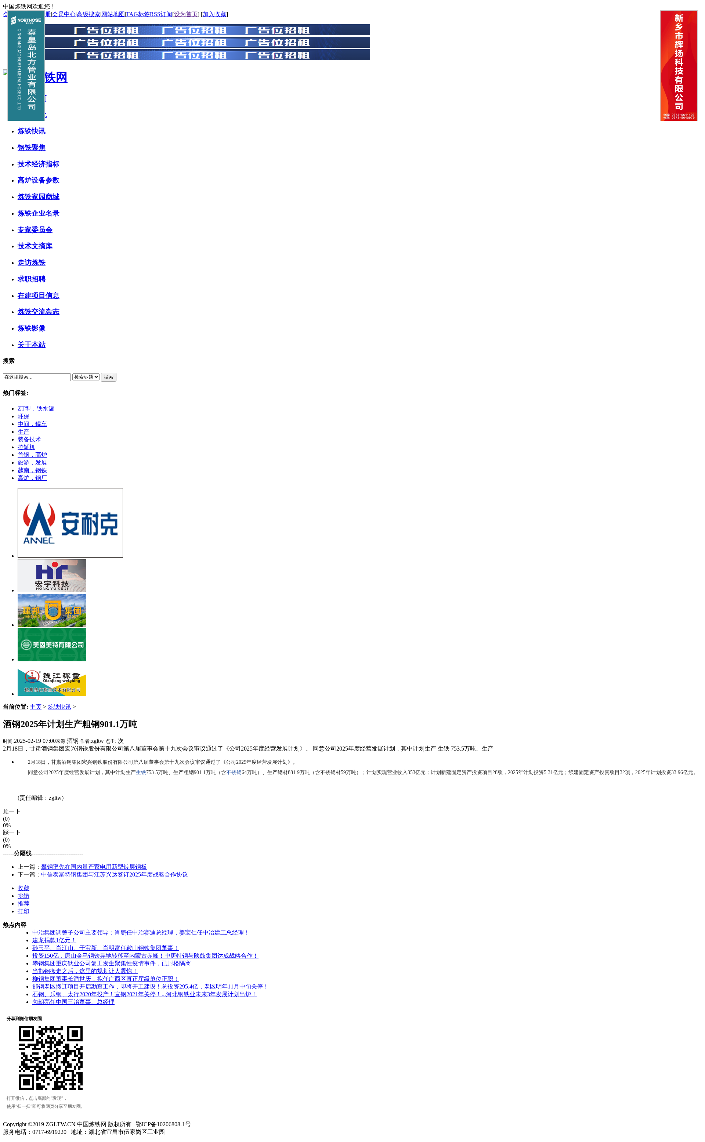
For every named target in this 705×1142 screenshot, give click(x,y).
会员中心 (64, 14)
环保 (23, 416)
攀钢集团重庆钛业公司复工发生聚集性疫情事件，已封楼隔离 (111, 963)
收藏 (23, 888)
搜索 (108, 377)
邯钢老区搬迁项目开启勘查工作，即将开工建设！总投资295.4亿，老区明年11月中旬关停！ (150, 986)
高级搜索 (88, 14)
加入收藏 (214, 14)
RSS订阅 (161, 14)
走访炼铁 (32, 262)
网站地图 (113, 14)
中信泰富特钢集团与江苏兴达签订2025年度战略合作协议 (114, 874)
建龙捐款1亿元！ (54, 940)
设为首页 (186, 14)
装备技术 (29, 439)
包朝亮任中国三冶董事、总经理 (73, 1002)
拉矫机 (26, 447)
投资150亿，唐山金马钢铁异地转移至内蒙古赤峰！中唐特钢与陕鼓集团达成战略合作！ (145, 956)
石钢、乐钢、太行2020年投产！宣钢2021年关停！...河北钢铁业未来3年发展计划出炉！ (144, 994)
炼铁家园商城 (38, 196)
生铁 (141, 772)
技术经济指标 (38, 164)
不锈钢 (234, 772)
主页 (35, 707)
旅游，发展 (32, 462)
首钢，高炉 (32, 455)
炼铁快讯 (32, 131)
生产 (23, 432)
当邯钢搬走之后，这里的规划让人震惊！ (85, 971)
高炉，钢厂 (32, 478)
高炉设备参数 (38, 180)
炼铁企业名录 (38, 213)
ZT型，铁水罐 (36, 408)
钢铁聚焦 (32, 147)
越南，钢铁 (32, 470)
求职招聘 (32, 279)
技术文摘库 (35, 246)
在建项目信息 (38, 295)
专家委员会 (35, 230)
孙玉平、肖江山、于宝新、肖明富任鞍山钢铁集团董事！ (105, 948)
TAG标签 (138, 14)
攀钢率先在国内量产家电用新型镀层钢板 (94, 867)
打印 (23, 911)
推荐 (23, 903)
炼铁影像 (32, 328)
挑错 (23, 896)
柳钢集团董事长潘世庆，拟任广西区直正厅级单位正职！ (105, 979)
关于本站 (32, 344)
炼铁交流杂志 (38, 311)
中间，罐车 (32, 424)
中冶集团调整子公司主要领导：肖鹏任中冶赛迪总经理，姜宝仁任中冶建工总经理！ (141, 932)
